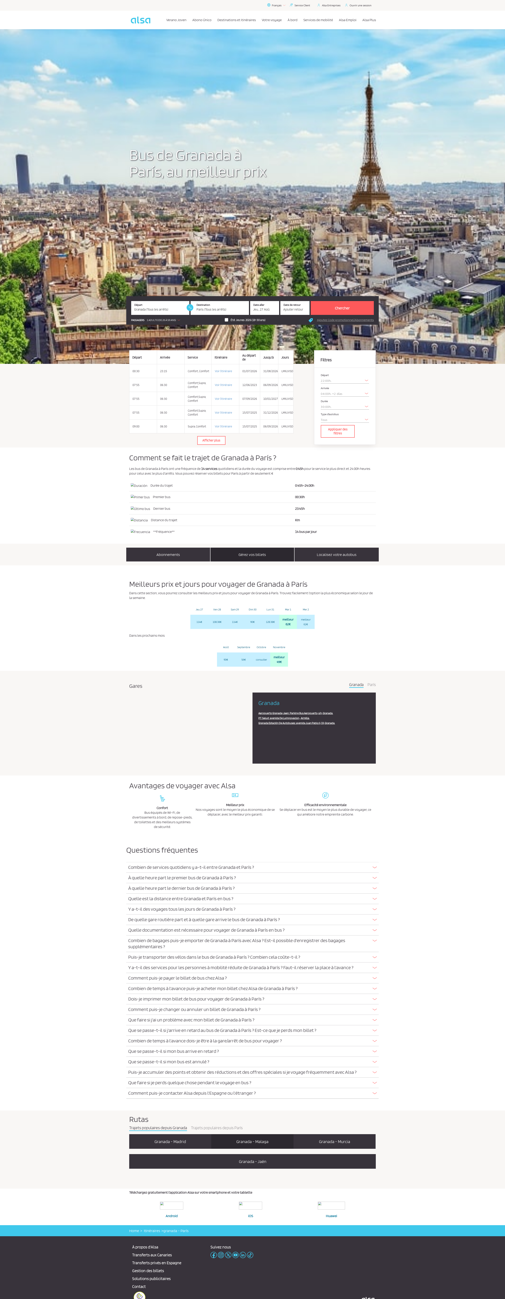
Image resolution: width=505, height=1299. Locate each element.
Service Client (302, 5)
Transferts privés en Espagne (156, 1262)
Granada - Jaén (252, 1161)
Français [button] (276, 5)
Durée (324, 401)
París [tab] (372, 685)
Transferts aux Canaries (152, 1254)
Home (134, 1230)
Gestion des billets (148, 1270)
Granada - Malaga (252, 1141)
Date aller (258, 305)
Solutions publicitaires (151, 1278)
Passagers (137, 320)
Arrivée (325, 388)
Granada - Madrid (170, 1141)
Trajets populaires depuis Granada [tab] (158, 1128)
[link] (190, 307)
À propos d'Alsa (145, 1247)
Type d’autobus (330, 414)
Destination (203, 305)
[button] (156, 320)
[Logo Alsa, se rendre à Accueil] (140, 20)
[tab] (252, 867)
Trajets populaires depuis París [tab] (217, 1128)
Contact (139, 1286)
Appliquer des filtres (338, 431)
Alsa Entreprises (331, 5)
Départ (138, 305)
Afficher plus (211, 440)
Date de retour (292, 305)
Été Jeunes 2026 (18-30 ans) (248, 320)
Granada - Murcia (334, 1141)
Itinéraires (151, 1230)
